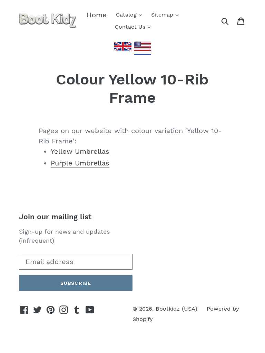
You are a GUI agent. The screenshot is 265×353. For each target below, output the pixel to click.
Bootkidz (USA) (176, 308)
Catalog (127, 14)
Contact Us (131, 26)
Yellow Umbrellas (80, 151)
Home (97, 15)
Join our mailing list (55, 216)
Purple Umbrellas (80, 163)
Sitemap (163, 14)
